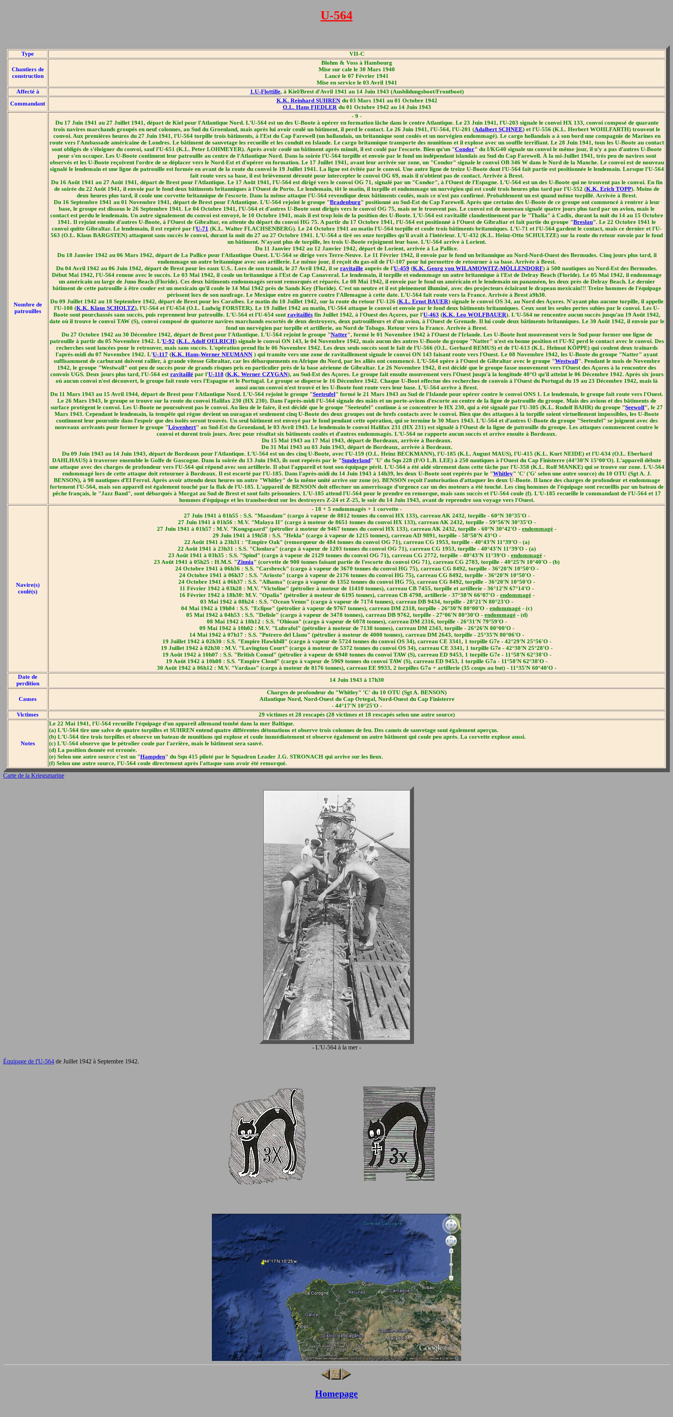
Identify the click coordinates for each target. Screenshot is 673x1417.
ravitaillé (181, 374)
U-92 (168, 341)
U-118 (216, 374)
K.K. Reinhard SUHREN (308, 100)
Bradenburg (345, 202)
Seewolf (635, 407)
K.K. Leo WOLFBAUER (474, 315)
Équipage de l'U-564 (28, 1061)
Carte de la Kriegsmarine (33, 775)
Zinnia (245, 562)
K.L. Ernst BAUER (423, 301)
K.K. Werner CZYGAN (257, 374)
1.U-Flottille (265, 91)
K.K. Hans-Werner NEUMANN (211, 354)
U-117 (160, 354)
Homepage (336, 1394)
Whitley (503, 473)
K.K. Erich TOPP (608, 189)
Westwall (566, 361)
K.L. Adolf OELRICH (206, 341)
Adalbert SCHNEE (498, 129)
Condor (464, 149)
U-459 (401, 268)
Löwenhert (182, 427)
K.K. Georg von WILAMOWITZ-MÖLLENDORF (478, 268)
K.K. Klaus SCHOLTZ (105, 308)
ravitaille (351, 268)
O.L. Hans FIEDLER (310, 107)
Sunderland (356, 460)
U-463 (431, 315)
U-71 (202, 228)
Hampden (152, 756)
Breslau (583, 222)
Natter (339, 334)
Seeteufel (324, 394)
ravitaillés (300, 315)
